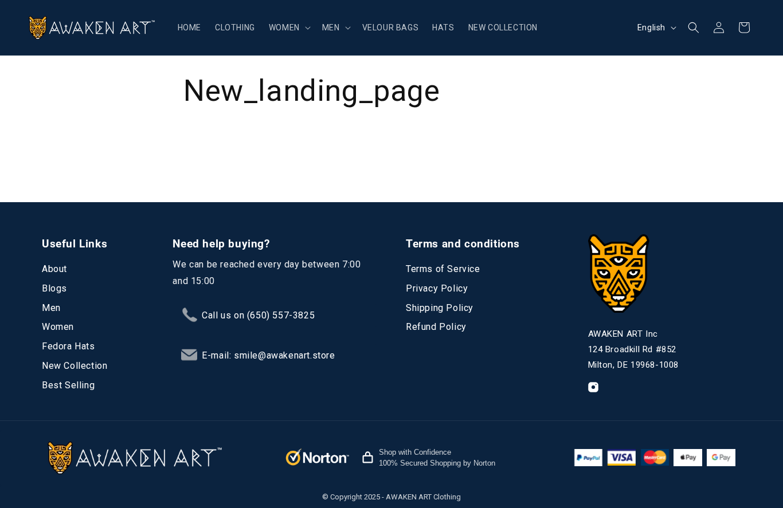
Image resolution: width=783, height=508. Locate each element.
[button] (288, 27)
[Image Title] (593, 387)
